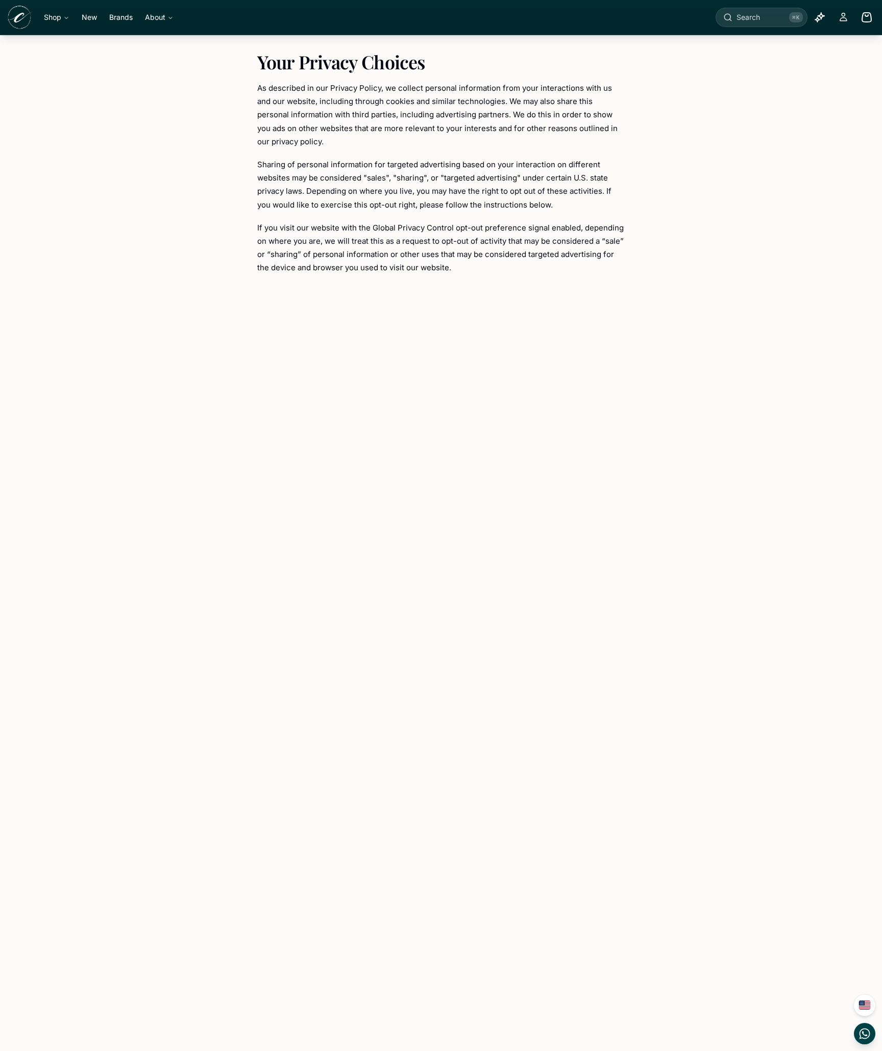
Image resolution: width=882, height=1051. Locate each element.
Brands (121, 17)
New (89, 17)
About (155, 17)
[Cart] (866, 17)
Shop (52, 17)
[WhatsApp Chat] (864, 1033)
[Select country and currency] (864, 1005)
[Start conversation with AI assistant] (820, 17)
